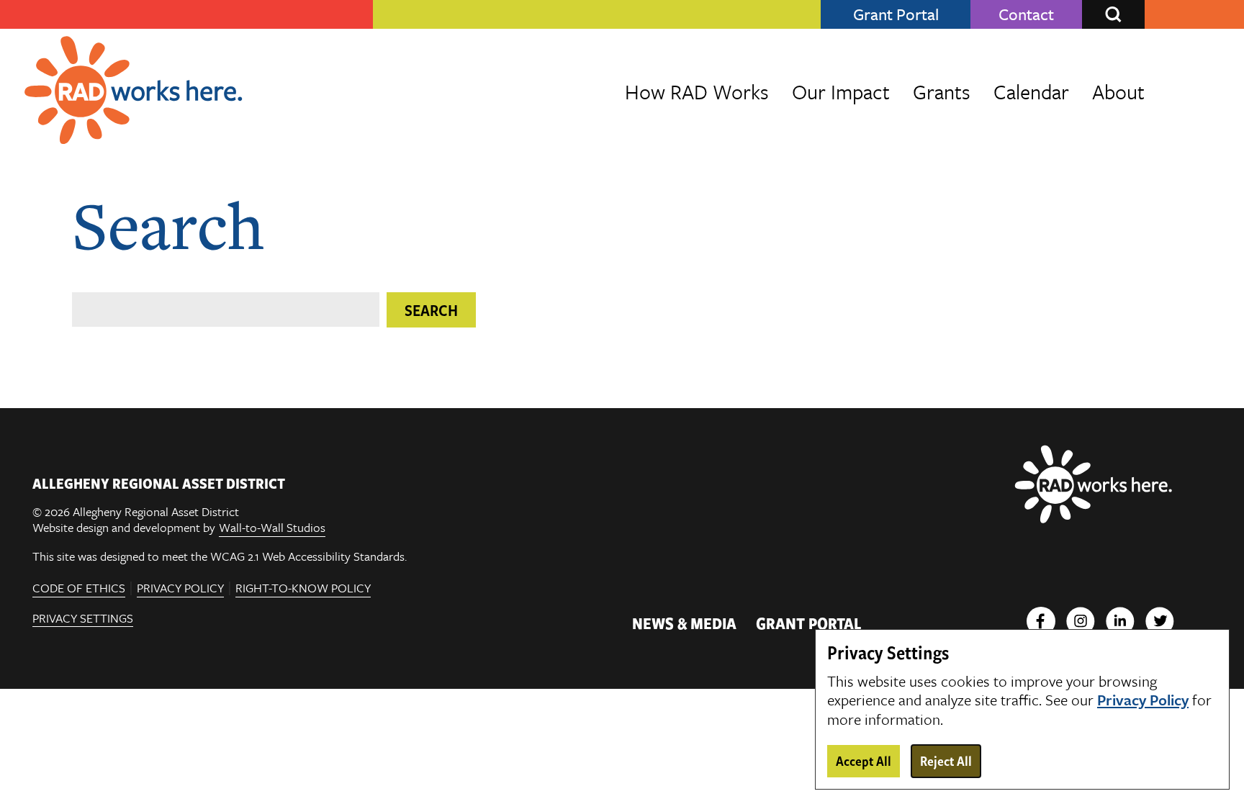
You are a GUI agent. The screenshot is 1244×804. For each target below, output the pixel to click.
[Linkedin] (1120, 623)
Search (431, 309)
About (1118, 91)
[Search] (1113, 14)
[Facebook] (1041, 623)
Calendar (1031, 91)
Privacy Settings (82, 619)
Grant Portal (896, 14)
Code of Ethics (78, 588)
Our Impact (841, 91)
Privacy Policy (180, 588)
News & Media (684, 622)
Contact (1026, 14)
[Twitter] (1159, 623)
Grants (941, 91)
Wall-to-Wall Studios (272, 528)
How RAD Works (697, 91)
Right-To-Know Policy (303, 588)
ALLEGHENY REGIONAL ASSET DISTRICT (158, 483)
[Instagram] (1080, 623)
